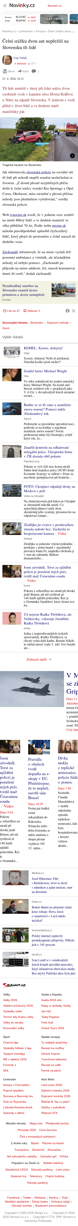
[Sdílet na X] (74, 311)
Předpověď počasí (57, 1123)
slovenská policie (38, 172)
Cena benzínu (48, 1130)
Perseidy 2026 (27, 1130)
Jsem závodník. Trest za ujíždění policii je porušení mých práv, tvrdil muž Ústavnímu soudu (47, 571)
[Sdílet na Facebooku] (68, 311)
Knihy (27, 628)
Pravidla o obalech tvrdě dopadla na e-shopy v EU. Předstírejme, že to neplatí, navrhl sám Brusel (39, 778)
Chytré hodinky (54, 1176)
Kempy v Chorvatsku (16, 1085)
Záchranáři (10, 251)
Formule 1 (9, 1064)
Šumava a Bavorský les (18, 1096)
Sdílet (25, 71)
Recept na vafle (51, 1064)
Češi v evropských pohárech (37, 1136)
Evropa (6, 299)
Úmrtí (5, 328)
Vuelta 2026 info (51, 1000)
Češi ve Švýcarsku (14, 1101)
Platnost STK (49, 1113)
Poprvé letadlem (13, 1090)
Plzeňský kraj (31, 461)
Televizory (36, 1176)
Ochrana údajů (60, 1201)
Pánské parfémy (37, 1182)
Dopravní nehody (58, 322)
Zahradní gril (48, 1156)
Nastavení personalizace (50, 1205)
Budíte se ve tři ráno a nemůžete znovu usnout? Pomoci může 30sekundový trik (47, 409)
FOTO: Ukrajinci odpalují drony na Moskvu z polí (49, 488)
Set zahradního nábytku (22, 1156)
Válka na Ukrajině (34, 496)
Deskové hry (18, 1176)
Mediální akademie (17, 1201)
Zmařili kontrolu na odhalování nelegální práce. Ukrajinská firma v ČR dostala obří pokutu (48, 451)
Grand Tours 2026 (52, 1028)
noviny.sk (59, 225)
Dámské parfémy (42, 1169)
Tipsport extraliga (14, 1053)
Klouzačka (54, 1149)
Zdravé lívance (50, 1053)
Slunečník (38, 1149)
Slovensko (36, 322)
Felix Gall (47, 1022)
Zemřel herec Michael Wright (45, 370)
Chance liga (10, 1042)
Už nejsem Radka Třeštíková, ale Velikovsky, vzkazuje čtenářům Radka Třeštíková (48, 618)
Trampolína (21, 1149)
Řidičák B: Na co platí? (55, 1101)
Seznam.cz (55, 5)
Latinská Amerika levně (17, 1107)
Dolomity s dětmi (13, 1113)
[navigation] (5, 5)
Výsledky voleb (12, 1011)
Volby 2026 (10, 1000)
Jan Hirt (46, 1011)
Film (26, 376)
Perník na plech (51, 1070)
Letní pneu (63, 1169)
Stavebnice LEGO (16, 1169)
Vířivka (64, 1156)
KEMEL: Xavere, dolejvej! (43, 347)
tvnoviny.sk (18, 214)
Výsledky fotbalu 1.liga (17, 1048)
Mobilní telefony (53, 1163)
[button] (39, 139)
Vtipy (27, 353)
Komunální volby (13, 1028)
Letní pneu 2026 (51, 1085)
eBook (11, 71)
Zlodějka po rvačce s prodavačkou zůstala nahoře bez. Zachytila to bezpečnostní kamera (48, 529)
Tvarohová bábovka (53, 1059)
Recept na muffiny (52, 1048)
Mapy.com (36, 1123)
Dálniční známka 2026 (55, 1090)
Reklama (40, 1197)
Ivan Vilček (20, 58)
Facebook (13, 1197)
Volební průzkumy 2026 (18, 1005)
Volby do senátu (13, 1022)
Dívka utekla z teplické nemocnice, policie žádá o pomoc (68, 770)
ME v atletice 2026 (15, 1059)
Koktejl (28, 538)
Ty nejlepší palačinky (54, 1042)
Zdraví (27, 418)
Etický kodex (40, 1201)
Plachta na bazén (53, 1143)
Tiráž (64, 1197)
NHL (6, 1070)
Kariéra (53, 1197)
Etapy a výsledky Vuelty (56, 1005)
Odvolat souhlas (22, 1205)
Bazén (35, 1143)
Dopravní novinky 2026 (55, 1096)
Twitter (27, 1197)
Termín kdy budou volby (18, 1016)
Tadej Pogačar (50, 1016)
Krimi (27, 585)
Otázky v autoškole (53, 1107)
